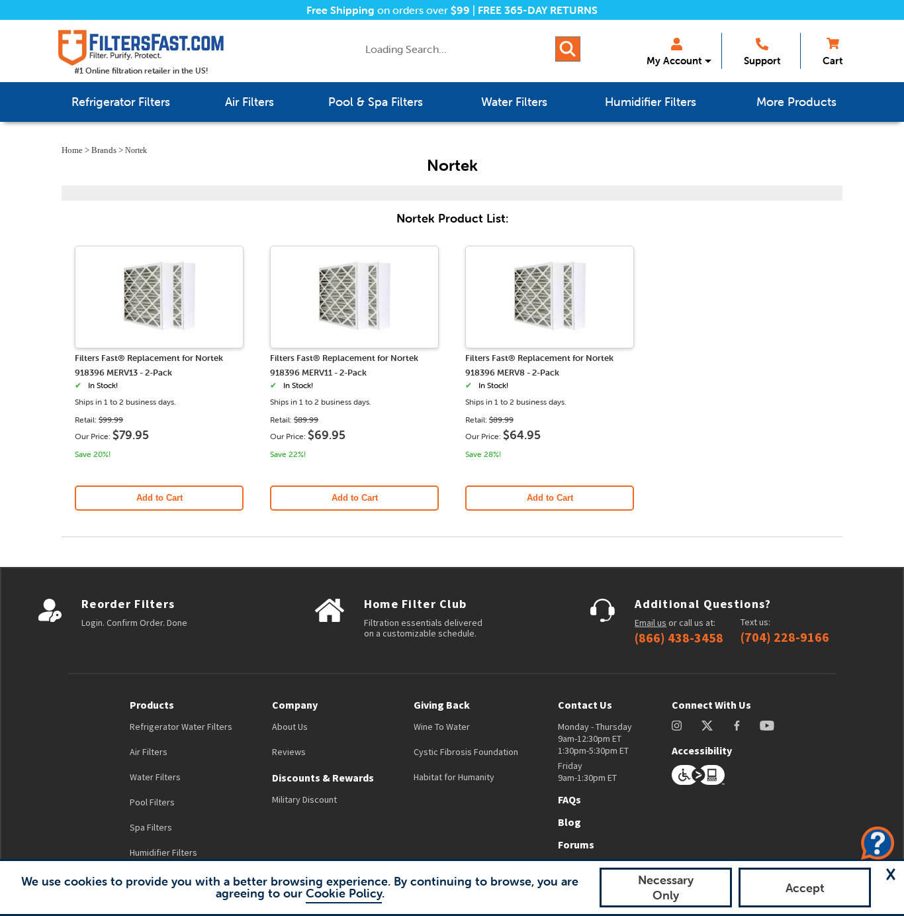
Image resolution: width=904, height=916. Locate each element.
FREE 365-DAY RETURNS (538, 10)
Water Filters (155, 777)
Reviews (289, 752)
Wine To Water (442, 727)
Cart (832, 60)
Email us (650, 622)
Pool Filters (152, 802)
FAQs (569, 799)
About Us (290, 727)
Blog (569, 822)
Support (762, 60)
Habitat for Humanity (454, 777)
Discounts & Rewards (323, 777)
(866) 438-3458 (679, 637)
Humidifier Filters (163, 852)
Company (295, 704)
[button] (891, 874)
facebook (737, 726)
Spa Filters (151, 827)
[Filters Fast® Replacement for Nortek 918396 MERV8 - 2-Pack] (550, 343)
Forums (576, 844)
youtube (767, 726)
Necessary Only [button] (666, 887)
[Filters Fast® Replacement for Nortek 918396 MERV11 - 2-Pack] (354, 343)
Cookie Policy (344, 893)
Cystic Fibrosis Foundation (466, 752)
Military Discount (304, 799)
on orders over (388, 10)
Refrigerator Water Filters (181, 727)
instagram (677, 726)
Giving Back (442, 704)
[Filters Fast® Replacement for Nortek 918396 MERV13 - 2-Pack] (159, 343)
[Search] (567, 49)
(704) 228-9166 (785, 637)
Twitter (707, 726)
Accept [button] (805, 887)
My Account (674, 60)
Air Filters (148, 752)
